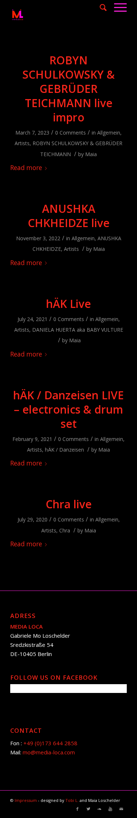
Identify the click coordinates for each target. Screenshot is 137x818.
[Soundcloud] (99, 808)
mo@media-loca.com (49, 752)
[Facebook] (77, 808)
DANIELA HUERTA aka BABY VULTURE (77, 329)
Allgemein (108, 132)
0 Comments (70, 132)
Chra (64, 530)
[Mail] (121, 808)
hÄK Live (68, 303)
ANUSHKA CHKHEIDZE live (69, 215)
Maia (91, 154)
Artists (22, 143)
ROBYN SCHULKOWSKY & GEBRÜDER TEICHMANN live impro (68, 89)
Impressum (26, 800)
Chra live (69, 504)
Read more (26, 167)
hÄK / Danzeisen (64, 449)
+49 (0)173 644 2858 (50, 743)
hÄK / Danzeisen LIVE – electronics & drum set (68, 409)
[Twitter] (88, 808)
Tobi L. (72, 800)
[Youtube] (110, 808)
